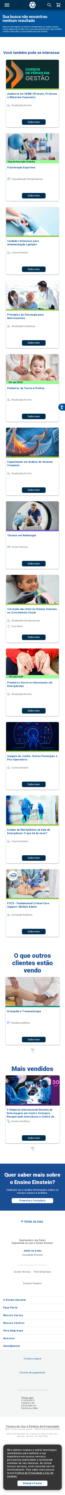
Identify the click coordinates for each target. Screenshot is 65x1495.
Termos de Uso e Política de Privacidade (32, 1426)
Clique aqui (27, 1397)
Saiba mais (34, 122)
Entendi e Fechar (32, 1483)
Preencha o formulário (32, 1200)
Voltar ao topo (33, 1221)
